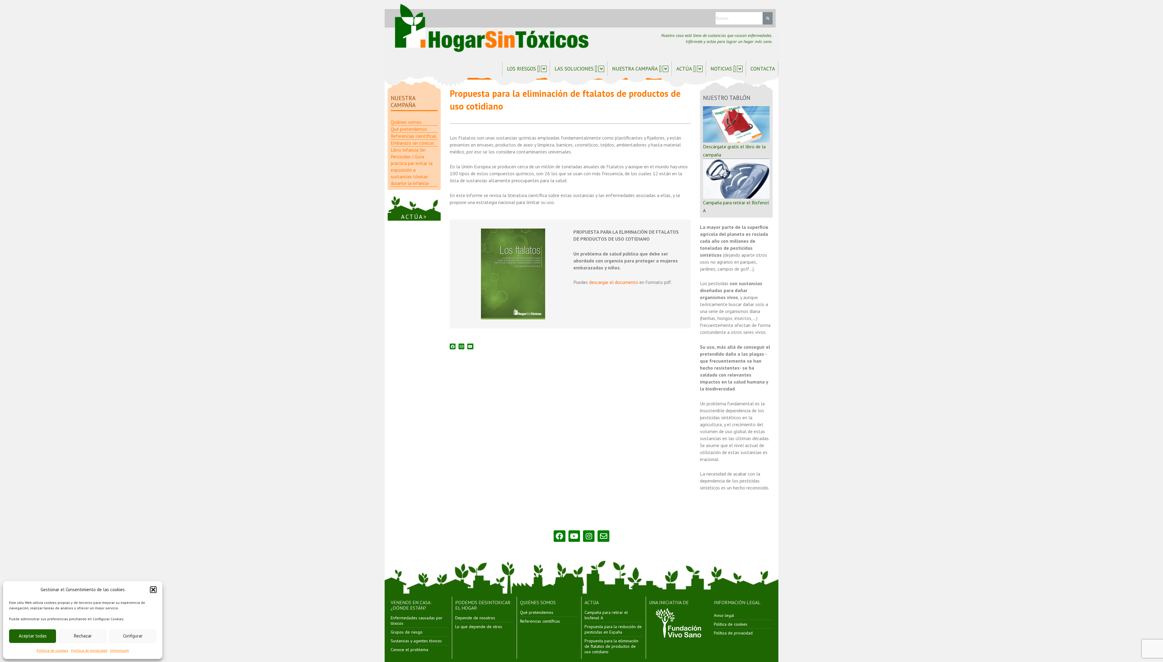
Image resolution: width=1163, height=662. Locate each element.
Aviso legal (724, 615)
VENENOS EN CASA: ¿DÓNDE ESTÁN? (411, 605)
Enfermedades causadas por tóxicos (416, 620)
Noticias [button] (721, 68)
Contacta (762, 68)
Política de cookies (52, 650)
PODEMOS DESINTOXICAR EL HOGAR (483, 605)
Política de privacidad (89, 650)
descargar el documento (613, 282)
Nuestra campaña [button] (635, 68)
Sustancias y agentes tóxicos (416, 641)
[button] (153, 590)
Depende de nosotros (475, 618)
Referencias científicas (540, 621)
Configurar (133, 636)
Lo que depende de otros (478, 626)
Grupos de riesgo (406, 632)
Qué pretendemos (536, 612)
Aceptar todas (33, 636)
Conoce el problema (409, 649)
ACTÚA (592, 602)
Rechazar (83, 636)
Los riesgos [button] (521, 68)
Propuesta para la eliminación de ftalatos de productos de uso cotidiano (611, 646)
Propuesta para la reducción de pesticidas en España (613, 629)
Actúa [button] (684, 68)
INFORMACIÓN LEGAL (737, 602)
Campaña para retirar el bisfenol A (606, 615)
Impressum (119, 650)
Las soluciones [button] (574, 68)
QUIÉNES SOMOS (538, 602)
